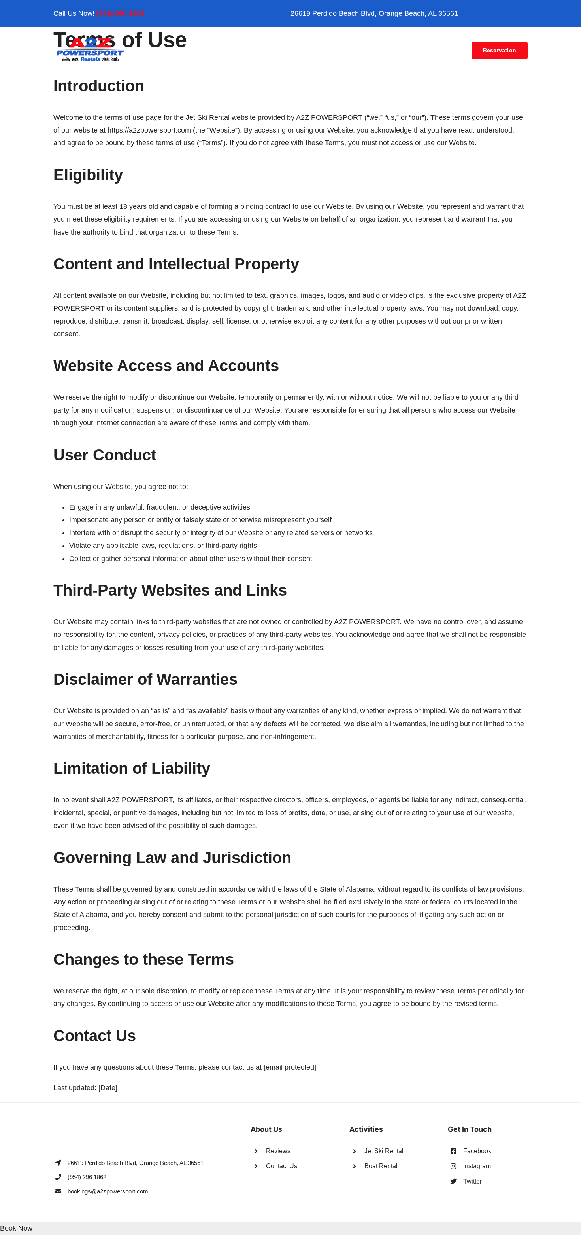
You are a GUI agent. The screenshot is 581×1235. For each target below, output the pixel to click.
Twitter (472, 1181)
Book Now (16, 1228)
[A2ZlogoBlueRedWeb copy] (90, 40)
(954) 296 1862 (120, 13)
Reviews (278, 1151)
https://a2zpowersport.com (149, 130)
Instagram (477, 1166)
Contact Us (281, 1166)
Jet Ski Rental (384, 1151)
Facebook (477, 1151)
